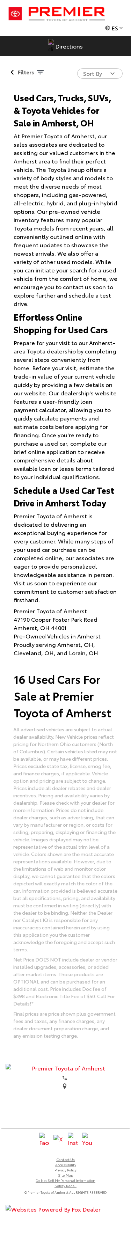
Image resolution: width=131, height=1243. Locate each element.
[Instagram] (73, 1140)
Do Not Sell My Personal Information (65, 1180)
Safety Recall (65, 1185)
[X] (58, 1140)
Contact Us (65, 1159)
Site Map (65, 1175)
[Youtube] (87, 1140)
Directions (69, 46)
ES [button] (114, 28)
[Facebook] (44, 1140)
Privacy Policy (65, 1169)
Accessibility (65, 1164)
